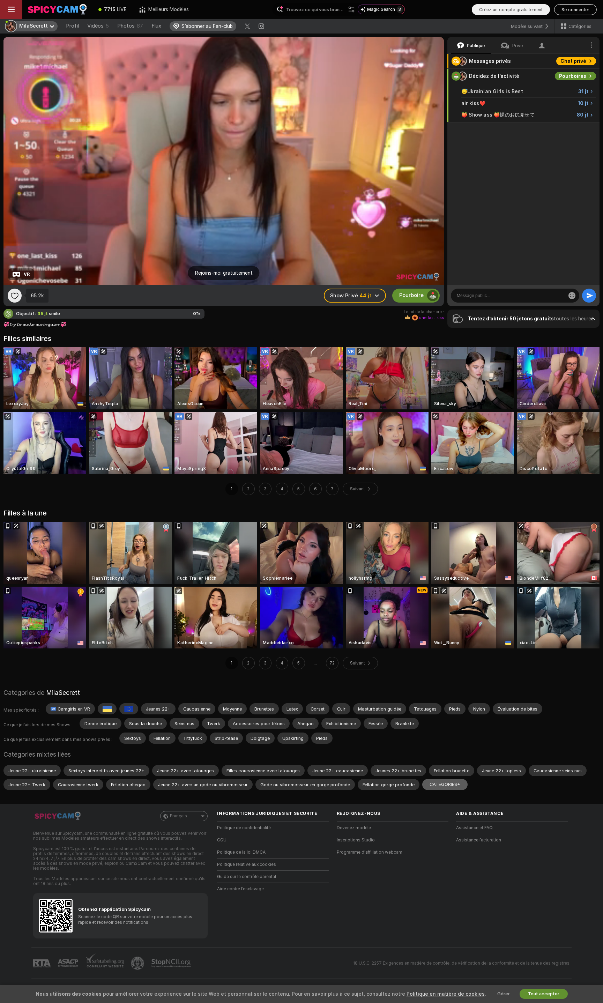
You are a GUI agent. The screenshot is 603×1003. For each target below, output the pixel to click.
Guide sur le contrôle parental (246, 876)
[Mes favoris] (15, 296)
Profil (72, 26)
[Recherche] (351, 9)
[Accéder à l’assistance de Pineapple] (138, 963)
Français (178, 815)
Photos (130, 26)
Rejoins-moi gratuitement (224, 273)
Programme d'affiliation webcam (369, 852)
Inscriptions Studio (356, 840)
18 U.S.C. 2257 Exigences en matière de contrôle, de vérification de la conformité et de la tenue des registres (461, 963)
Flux (156, 26)
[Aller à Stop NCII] (171, 963)
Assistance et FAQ (474, 827)
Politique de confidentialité (244, 827)
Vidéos (98, 26)
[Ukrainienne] (107, 708)
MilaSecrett (63, 692)
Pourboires (572, 76)
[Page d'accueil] (57, 9)
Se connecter (575, 9)
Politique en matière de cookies (446, 994)
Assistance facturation (478, 840)
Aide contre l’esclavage (240, 888)
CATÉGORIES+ (445, 784)
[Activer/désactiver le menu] (11, 9)
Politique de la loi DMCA (241, 852)
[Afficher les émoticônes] (572, 295)
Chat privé (573, 61)
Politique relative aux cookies (246, 864)
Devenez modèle (354, 827)
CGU (221, 840)
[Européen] (128, 708)
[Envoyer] (589, 296)
